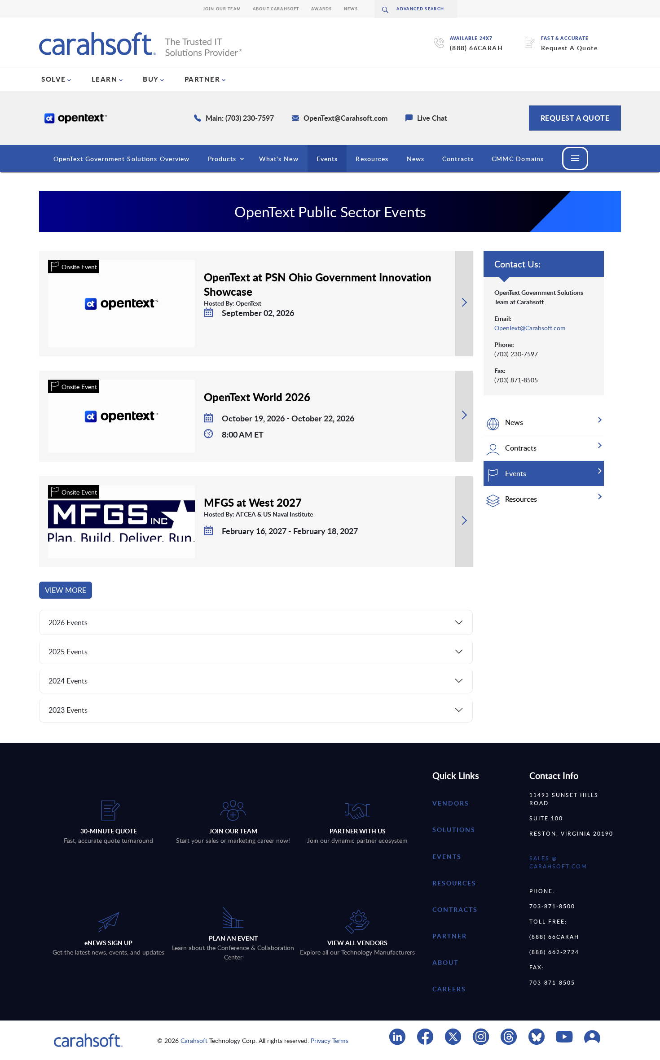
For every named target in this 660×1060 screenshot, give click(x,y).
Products (222, 158)
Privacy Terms (329, 1040)
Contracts (458, 158)
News (351, 9)
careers (449, 989)
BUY (151, 79)
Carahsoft (193, 1040)
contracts (455, 909)
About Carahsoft (276, 9)
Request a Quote (575, 118)
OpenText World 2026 (257, 396)
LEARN (105, 79)
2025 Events (68, 652)
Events (327, 158)
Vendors (450, 803)
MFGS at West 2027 (253, 502)
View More (65, 590)
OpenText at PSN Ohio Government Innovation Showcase (317, 284)
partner (449, 936)
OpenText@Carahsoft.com (530, 328)
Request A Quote (569, 48)
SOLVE (53, 79)
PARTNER (202, 79)
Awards (321, 9)
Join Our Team (222, 9)
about (445, 962)
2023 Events (68, 710)
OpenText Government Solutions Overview (121, 158)
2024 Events (68, 681)
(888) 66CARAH (476, 48)
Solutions (453, 829)
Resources (372, 158)
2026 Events (68, 622)
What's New (279, 158)
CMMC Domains (518, 158)
